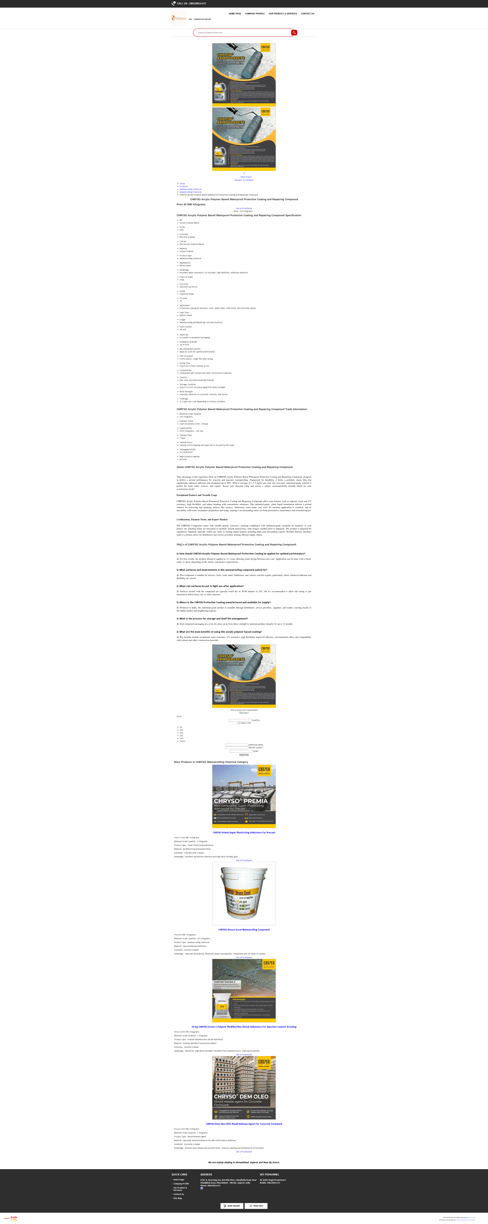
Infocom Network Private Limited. (466, 1220)
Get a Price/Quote (244, 208)
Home (182, 183)
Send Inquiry (245, 177)
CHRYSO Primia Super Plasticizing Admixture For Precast (244, 832)
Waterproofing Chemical (190, 189)
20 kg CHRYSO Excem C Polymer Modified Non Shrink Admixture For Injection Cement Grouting (244, 1026)
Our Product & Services (283, 14)
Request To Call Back (244, 180)
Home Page (235, 14)
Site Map (177, 1198)
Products (184, 186)
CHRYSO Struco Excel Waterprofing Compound (244, 929)
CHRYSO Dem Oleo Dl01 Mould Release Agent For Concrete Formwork (244, 1123)
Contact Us (307, 14)
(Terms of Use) (471, 1217)
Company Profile (255, 14)
